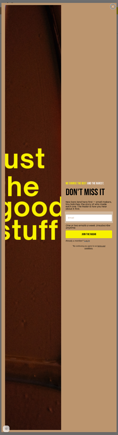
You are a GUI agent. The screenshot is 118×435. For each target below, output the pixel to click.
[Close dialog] (112, 6)
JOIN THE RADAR (89, 234)
